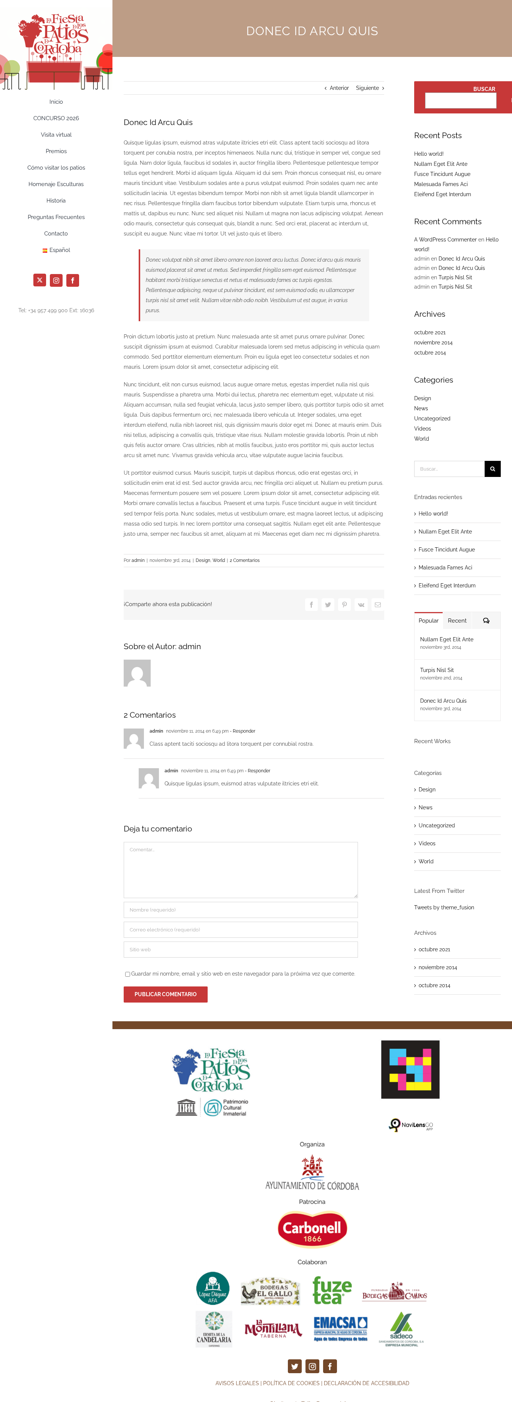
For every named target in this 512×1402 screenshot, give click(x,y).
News (421, 408)
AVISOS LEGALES (237, 1383)
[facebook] (330, 1366)
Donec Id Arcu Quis (462, 259)
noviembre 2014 (433, 343)
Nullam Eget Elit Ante (440, 164)
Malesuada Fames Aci (441, 184)
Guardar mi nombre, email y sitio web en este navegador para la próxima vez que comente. (243, 974)
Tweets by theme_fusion (444, 907)
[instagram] (312, 1366)
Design (203, 560)
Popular (429, 620)
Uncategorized (432, 419)
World (219, 560)
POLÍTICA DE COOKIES (291, 1383)
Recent (457, 620)
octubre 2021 (430, 332)
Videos (422, 429)
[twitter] (295, 1366)
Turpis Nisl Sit (455, 277)
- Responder (242, 731)
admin (138, 560)
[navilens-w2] (410, 1035)
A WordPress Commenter (445, 240)
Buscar (484, 89)
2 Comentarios (245, 560)
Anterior (339, 88)
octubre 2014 (430, 353)
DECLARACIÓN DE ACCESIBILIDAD (366, 1383)
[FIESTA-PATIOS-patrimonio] (214, 1032)
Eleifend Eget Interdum (442, 194)
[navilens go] (410, 1120)
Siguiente (367, 88)
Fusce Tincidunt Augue (442, 174)
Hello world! (429, 154)
